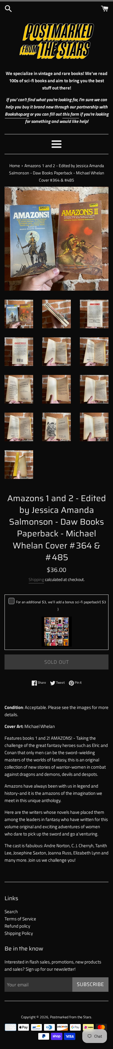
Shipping (36, 579)
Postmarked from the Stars (70, 1017)
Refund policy (17, 926)
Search (11, 911)
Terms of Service (20, 918)
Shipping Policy (19, 933)
